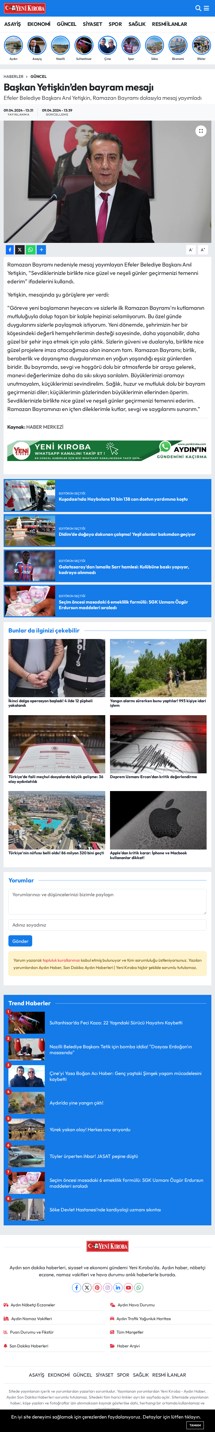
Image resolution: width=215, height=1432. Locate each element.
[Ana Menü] (206, 8)
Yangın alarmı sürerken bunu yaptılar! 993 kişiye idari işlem (158, 703)
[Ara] (198, 8)
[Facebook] (76, 1287)
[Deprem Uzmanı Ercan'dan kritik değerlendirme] (158, 743)
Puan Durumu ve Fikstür (32, 1332)
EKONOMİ (38, 24)
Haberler (14, 76)
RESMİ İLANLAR (169, 24)
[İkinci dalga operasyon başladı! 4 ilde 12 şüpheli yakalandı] (56, 667)
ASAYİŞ (12, 24)
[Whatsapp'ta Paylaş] (31, 249)
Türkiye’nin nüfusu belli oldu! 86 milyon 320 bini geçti (56, 852)
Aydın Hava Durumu (136, 1304)
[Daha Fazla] (41, 249)
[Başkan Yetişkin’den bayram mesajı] (108, 182)
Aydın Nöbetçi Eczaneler (33, 1304)
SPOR (115, 24)
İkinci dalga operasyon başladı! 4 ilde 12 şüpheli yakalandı (50, 703)
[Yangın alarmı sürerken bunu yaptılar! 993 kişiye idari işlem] (158, 667)
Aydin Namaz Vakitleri (31, 1318)
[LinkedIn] (118, 1287)
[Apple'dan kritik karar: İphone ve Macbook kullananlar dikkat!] (158, 820)
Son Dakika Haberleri (29, 1346)
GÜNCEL (66, 24)
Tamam (195, 1425)
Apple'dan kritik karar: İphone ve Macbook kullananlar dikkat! (148, 855)
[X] (87, 1287)
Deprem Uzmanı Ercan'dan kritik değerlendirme (153, 776)
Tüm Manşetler (130, 1332)
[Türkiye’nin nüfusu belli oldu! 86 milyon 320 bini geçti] (56, 820)
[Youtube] (128, 1287)
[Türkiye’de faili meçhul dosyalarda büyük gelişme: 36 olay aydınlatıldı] (56, 743)
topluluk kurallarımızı (62, 960)
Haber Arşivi (128, 1346)
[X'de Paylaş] (20, 249)
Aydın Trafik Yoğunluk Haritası (143, 1318)
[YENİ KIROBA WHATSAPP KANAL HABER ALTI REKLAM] (109, 450)
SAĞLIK (137, 24)
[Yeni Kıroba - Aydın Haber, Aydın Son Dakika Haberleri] (25, 8)
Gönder (20, 941)
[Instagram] (107, 1287)
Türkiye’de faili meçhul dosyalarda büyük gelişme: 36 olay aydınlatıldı (55, 779)
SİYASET (92, 24)
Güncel (39, 76)
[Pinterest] (97, 1287)
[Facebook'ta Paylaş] (10, 249)
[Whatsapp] (138, 1287)
